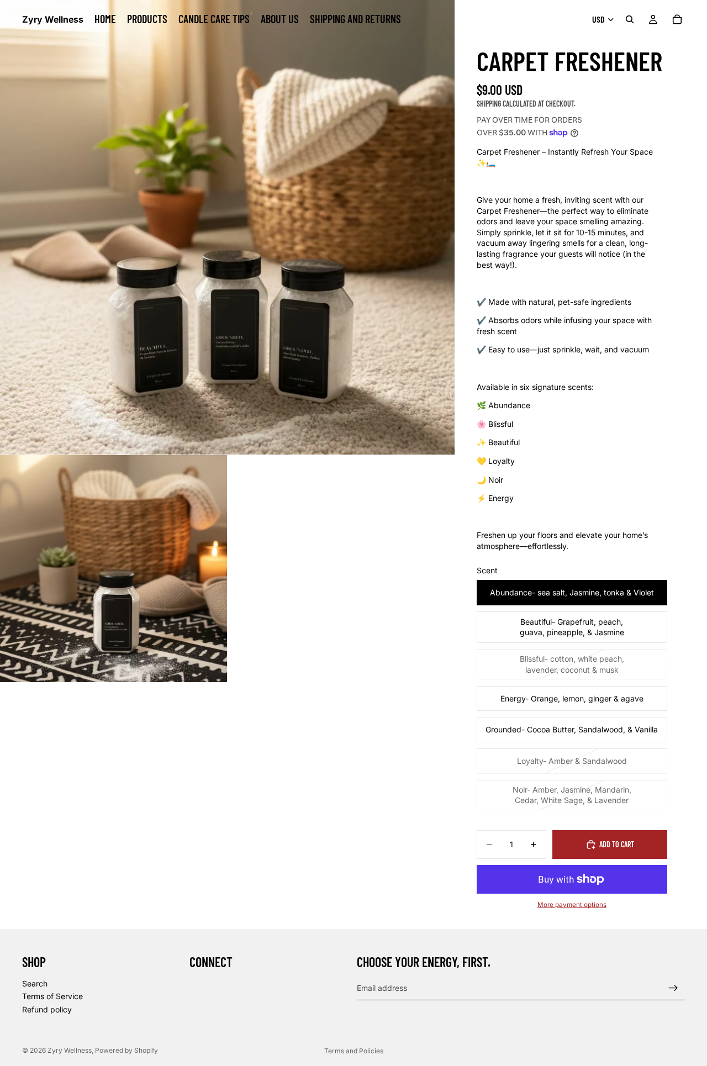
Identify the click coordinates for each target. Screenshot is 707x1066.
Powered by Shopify (126, 1050)
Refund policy (47, 1009)
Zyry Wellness (70, 1050)
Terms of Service (52, 996)
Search (35, 983)
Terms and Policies (353, 1051)
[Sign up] (673, 988)
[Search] (630, 19)
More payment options (571, 905)
